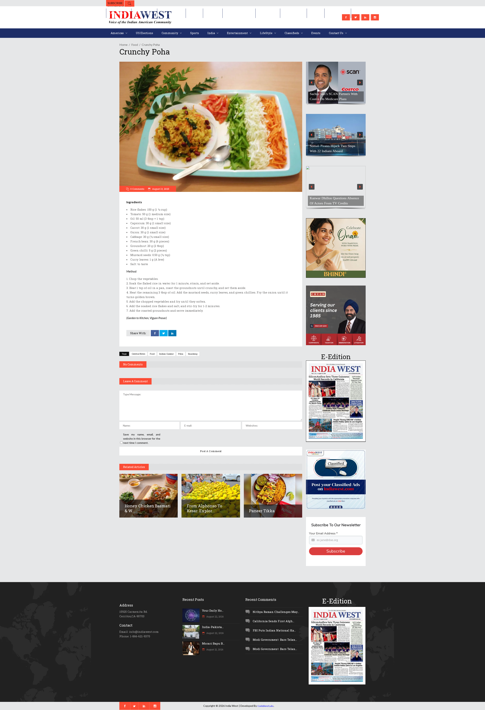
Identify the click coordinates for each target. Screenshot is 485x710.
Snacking (192, 353)
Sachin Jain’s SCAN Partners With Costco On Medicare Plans (333, 96)
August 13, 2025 (160, 188)
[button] (336, 83)
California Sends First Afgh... (273, 621)
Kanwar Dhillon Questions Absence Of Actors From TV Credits (334, 200)
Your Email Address (323, 533)
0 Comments (137, 188)
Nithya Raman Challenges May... (276, 612)
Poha (180, 353)
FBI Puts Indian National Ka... (274, 630)
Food (134, 44)
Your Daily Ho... (212, 610)
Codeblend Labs (265, 706)
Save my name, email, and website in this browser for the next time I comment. (141, 438)
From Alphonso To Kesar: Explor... (204, 508)
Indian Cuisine (166, 353)
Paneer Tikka (262, 510)
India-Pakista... (213, 627)
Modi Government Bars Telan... (275, 639)
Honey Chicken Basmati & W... (148, 508)
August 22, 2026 (215, 616)
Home (123, 44)
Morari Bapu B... (213, 643)
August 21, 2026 (214, 649)
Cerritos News (138, 353)
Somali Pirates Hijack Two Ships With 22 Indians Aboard (332, 148)
